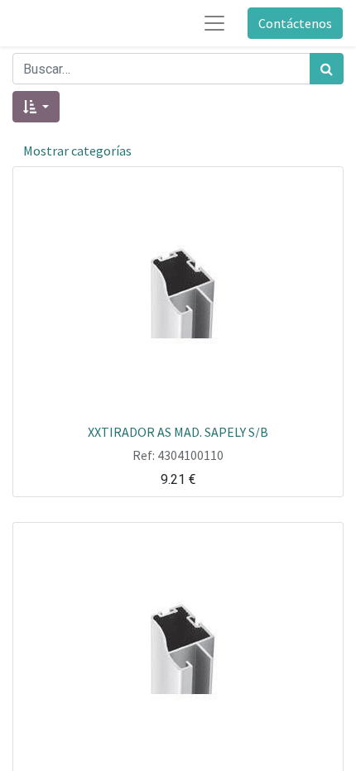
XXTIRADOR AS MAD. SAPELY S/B (178, 431)
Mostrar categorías (77, 150)
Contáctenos (295, 23)
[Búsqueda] (327, 68)
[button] (36, 106)
